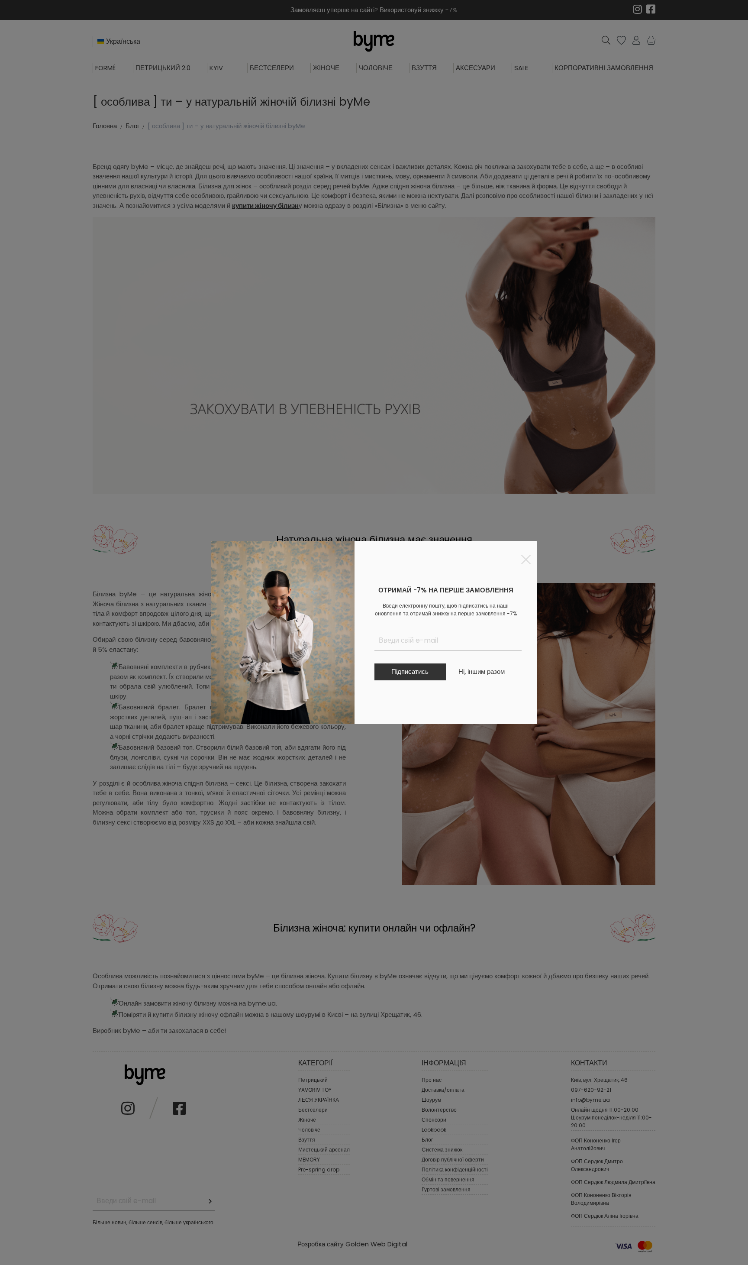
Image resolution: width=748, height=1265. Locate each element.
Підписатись (410, 671)
